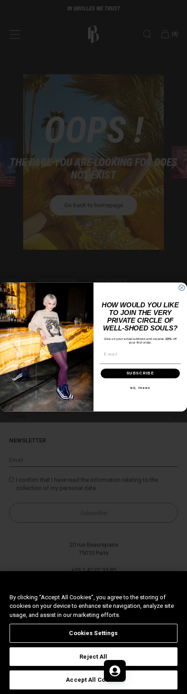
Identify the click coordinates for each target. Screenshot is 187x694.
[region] (93, 632)
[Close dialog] (182, 288)
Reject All (93, 656)
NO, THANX (140, 387)
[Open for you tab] (115, 671)
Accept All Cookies (93, 679)
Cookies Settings (93, 633)
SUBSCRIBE (140, 373)
